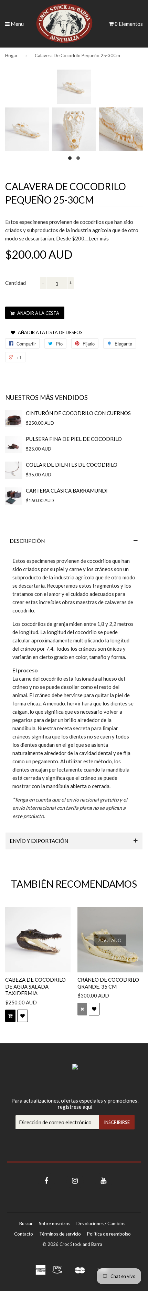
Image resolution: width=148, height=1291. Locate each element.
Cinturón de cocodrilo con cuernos (78, 413)
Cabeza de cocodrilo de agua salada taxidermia (35, 986)
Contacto (23, 1234)
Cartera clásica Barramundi (67, 490)
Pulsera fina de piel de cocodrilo (74, 439)
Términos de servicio (60, 1234)
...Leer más (97, 238)
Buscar (26, 1223)
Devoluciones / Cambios (100, 1223)
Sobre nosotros (54, 1223)
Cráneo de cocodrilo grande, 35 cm (108, 983)
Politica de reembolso (109, 1234)
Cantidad (15, 283)
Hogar (11, 55)
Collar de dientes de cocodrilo (71, 465)
